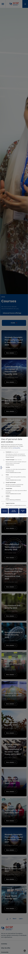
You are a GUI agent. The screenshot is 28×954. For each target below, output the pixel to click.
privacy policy (16, 448)
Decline (5, 511)
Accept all (22, 510)
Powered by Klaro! (22, 514)
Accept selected (13, 510)
